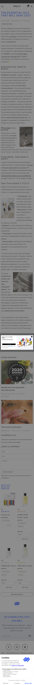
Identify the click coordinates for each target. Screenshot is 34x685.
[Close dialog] (32, 336)
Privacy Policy (10, 346)
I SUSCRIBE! (9, 344)
